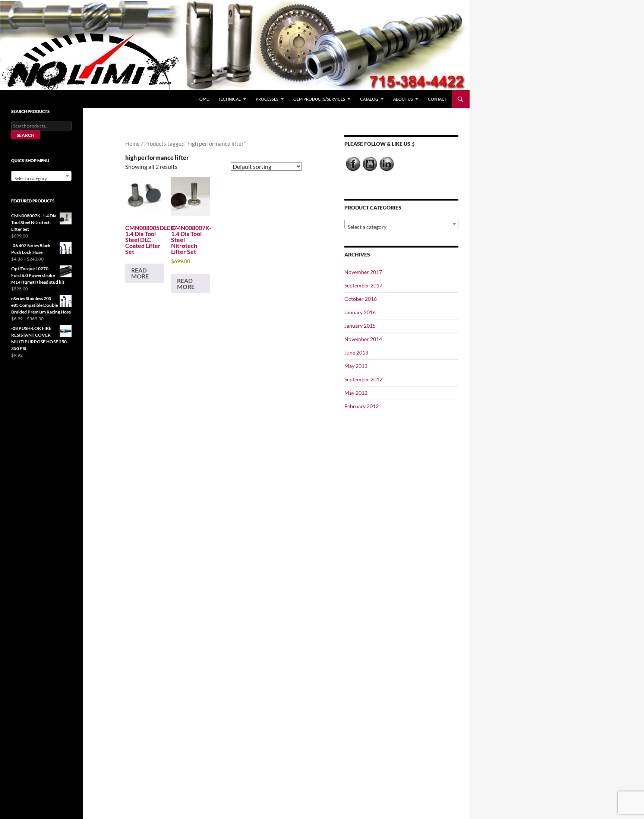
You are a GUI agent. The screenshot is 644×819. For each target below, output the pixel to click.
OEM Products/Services (319, 99)
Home (202, 99)
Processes (267, 99)
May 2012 (355, 393)
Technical (229, 99)
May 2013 (355, 366)
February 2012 (361, 406)
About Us (403, 99)
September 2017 (363, 285)
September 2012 (363, 379)
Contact (437, 99)
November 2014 (363, 339)
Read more (140, 273)
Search (25, 135)
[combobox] (401, 224)
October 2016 (360, 299)
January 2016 (360, 312)
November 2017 (363, 272)
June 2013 (356, 352)
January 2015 (360, 325)
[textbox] (401, 227)
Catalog (369, 99)
